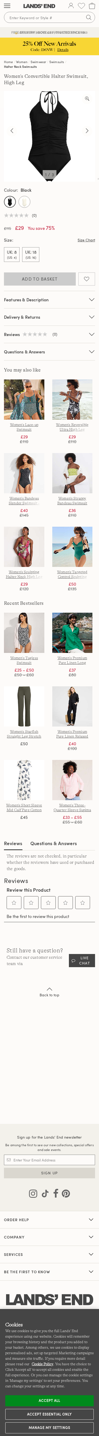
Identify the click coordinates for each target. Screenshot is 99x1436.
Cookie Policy (42, 1364)
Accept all (49, 1400)
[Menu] (7, 6)
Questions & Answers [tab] (53, 843)
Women (21, 62)
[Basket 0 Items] (92, 6)
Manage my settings (49, 1427)
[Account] (71, 6)
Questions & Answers (24, 352)
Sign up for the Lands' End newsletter (49, 1137)
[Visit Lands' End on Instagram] (33, 1194)
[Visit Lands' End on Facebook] (54, 1194)
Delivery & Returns (22, 317)
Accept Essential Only (49, 1414)
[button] (14, 902)
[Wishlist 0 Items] (81, 6)
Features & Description (26, 300)
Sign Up (49, 1172)
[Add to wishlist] (86, 279)
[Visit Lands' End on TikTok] (43, 1194)
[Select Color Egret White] (24, 202)
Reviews (13, 843)
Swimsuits (56, 62)
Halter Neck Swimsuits (20, 66)
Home (8, 62)
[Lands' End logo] (49, 1300)
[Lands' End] (39, 6)
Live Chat (84, 960)
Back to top (49, 994)
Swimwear (38, 62)
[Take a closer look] (87, 99)
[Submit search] (89, 17)
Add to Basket (40, 279)
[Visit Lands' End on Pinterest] (64, 1194)
